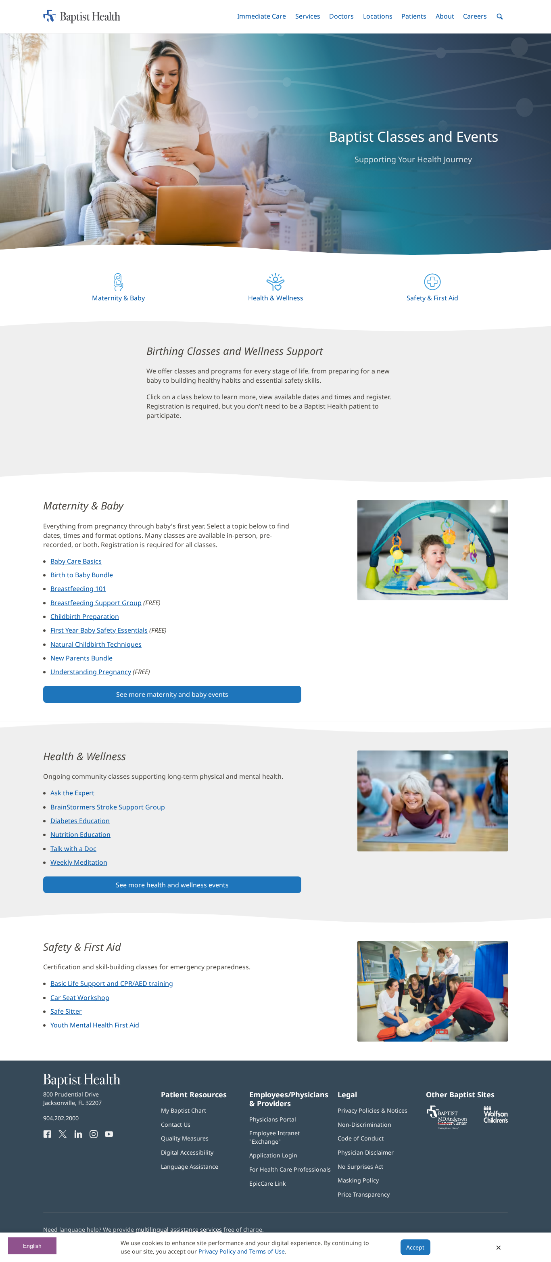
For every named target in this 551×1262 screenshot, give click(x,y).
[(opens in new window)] (496, 1120)
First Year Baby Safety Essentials (99, 630)
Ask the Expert (72, 792)
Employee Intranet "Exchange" (274, 1137)
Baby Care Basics (76, 561)
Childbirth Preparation (84, 616)
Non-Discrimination (364, 1124)
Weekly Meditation (78, 862)
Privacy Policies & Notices (372, 1110)
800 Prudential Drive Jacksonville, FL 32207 (72, 1098)
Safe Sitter (66, 1011)
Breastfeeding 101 (78, 588)
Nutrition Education (80, 834)
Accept (415, 1247)
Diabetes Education (80, 820)
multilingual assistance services (179, 1229)
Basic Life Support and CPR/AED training (111, 983)
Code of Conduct (361, 1138)
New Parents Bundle (81, 658)
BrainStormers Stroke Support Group (107, 807)
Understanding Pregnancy (90, 671)
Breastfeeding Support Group (96, 602)
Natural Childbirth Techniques (96, 644)
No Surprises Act (360, 1166)
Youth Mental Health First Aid (94, 1025)
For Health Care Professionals (290, 1169)
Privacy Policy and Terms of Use (241, 1251)
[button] (261, 16)
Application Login (273, 1155)
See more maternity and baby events (172, 694)
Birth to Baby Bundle (81, 574)
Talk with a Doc (73, 848)
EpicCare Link (267, 1183)
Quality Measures (185, 1138)
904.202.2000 (61, 1118)
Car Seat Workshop (79, 997)
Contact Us (175, 1124)
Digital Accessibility (187, 1152)
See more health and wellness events (172, 884)
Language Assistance (189, 1166)
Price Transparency (364, 1194)
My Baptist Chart (183, 1110)
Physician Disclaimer (366, 1152)
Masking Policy (358, 1180)
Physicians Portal (272, 1119)
